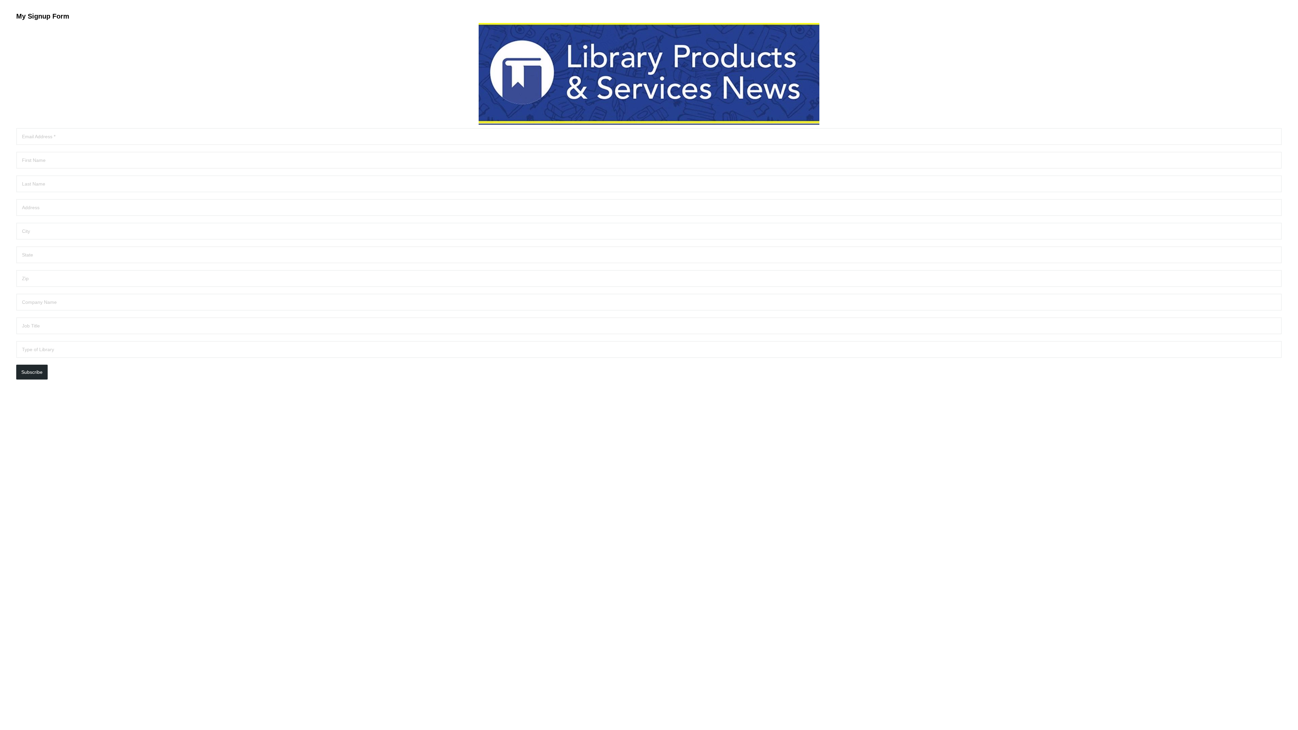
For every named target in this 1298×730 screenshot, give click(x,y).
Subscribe (32, 372)
